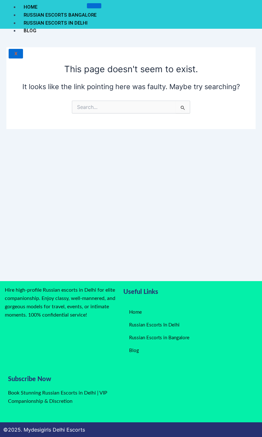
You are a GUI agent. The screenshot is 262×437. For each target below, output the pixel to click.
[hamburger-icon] (94, 5)
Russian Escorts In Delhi (56, 23)
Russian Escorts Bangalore (60, 15)
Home (30, 7)
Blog (30, 31)
